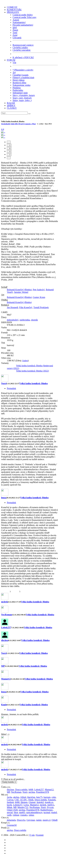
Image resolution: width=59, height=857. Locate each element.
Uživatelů (17, 37)
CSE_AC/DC (21, 800)
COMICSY (12, 7)
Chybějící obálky (20, 47)
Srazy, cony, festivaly (22, 98)
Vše (14, 62)
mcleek (4, 602)
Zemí (15, 35)
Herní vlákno (18, 80)
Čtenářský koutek (20, 75)
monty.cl (46, 820)
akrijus (16, 797)
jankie (39, 820)
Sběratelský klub (20, 93)
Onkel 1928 (12, 810)
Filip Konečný (25, 307)
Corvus (10, 800)
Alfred (23, 797)
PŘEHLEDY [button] (13, 12)
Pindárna (17, 87)
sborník (34, 320)
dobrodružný (12, 320)
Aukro (25, 360)
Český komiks (9, 782)
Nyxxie (50, 807)
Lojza (26, 805)
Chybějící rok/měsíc (22, 50)
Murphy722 (22, 807)
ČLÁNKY (12, 108)
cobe (54, 797)
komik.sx (49, 802)
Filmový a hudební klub (23, 77)
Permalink (11, 388)
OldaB (55, 820)
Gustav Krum (39, 297)
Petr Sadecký (39, 289)
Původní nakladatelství (23, 25)
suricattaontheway (34, 812)
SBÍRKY (11, 105)
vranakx (23, 815)
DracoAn (21, 820)
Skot (16, 812)
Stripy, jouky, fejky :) (22, 100)
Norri (4, 383)
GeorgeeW (12, 825)
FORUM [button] (11, 60)
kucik (9, 805)
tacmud (47, 812)
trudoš (54, 812)
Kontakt (40, 835)
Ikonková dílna (19, 82)
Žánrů (15, 30)
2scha (9, 797)
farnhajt (10, 802)
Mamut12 (6, 679)
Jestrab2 (40, 802)
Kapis (4, 704)
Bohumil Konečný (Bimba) (19, 289)
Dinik (31, 800)
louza (3, 497)
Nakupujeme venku (21, 85)
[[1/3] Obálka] (3, 132)
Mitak (9, 807)
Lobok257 (6, 627)
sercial (10, 812)
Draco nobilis (21, 789)
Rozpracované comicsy (23, 45)
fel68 (30, 789)
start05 (22, 812)
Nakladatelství (19, 22)
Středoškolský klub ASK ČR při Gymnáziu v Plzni (18, 124)
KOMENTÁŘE (14, 9)
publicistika (25, 320)
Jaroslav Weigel (21, 292)
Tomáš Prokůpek (41, 307)
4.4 (2, 129)
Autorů (16, 20)
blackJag (31, 797)
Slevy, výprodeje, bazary (24, 95)
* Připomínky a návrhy (23, 70)
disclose (4, 640)
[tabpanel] (29, 482)
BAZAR (11, 103)
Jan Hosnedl (12, 307)
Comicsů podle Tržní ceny (24, 17)
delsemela (11, 820)
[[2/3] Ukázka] (3, 134)
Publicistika (18, 90)
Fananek (52, 800)
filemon (24, 802)
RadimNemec (46, 810)
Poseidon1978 (42, 792)
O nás (32, 835)
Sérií (15, 27)
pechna (31, 792)
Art (14, 72)
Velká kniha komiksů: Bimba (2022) (32, 371)
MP (3, 666)
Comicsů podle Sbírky (23, 15)
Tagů (15, 32)
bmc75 (39, 797)
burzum (47, 797)
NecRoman (6, 614)
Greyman (30, 820)
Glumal (32, 802)
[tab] (9, 142)
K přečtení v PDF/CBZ (23, 57)
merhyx (50, 805)
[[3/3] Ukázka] (3, 137)
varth (9, 815)
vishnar (16, 815)
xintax (31, 815)
